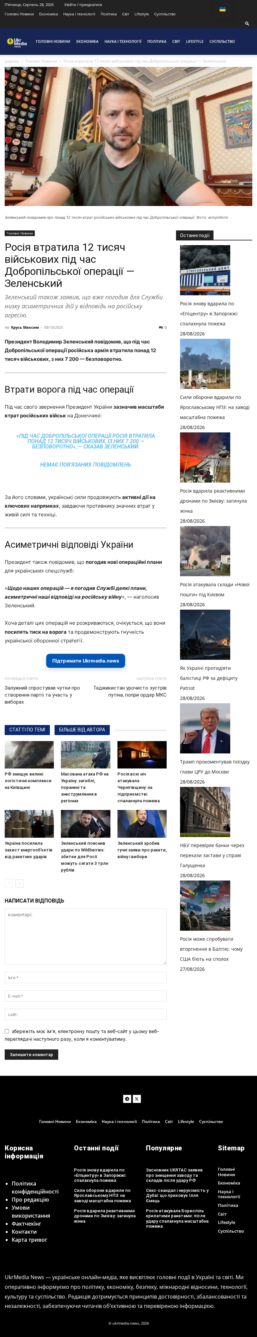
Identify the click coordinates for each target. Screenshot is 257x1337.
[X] (137, 1099)
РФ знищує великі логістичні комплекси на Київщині (28, 781)
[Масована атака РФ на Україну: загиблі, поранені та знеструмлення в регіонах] (85, 755)
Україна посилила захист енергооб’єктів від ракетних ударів (29, 850)
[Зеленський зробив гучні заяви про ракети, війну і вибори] (142, 824)
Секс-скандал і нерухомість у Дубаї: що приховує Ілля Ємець (177, 1195)
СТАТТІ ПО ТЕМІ (27, 729)
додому (12, 61)
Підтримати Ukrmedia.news (85, 660)
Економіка (48, 13)
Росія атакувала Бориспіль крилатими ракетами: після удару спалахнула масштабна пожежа (177, 1218)
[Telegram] (127, 1099)
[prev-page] (9, 883)
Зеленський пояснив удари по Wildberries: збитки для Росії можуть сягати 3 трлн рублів (84, 856)
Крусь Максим (25, 327)
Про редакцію (30, 1199)
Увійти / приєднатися (83, 4)
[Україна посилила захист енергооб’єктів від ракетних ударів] (29, 824)
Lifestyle (142, 13)
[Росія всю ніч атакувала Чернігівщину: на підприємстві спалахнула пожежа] (142, 755)
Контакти (24, 1231)
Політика (109, 13)
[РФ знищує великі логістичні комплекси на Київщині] (29, 755)
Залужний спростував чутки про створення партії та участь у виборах (42, 695)
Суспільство (165, 13)
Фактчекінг (26, 1223)
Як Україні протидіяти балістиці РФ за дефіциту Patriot (209, 678)
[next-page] (19, 883)
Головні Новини (19, 13)
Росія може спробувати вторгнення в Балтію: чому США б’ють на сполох (211, 949)
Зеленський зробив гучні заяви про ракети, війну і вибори (142, 850)
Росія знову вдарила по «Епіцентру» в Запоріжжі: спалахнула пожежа (209, 313)
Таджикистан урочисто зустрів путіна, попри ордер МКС (130, 691)
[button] (247, 23)
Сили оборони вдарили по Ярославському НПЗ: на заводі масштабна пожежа (215, 407)
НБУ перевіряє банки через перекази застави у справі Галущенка (212, 855)
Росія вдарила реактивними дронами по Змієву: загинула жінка (213, 501)
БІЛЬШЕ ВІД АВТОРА (82, 729)
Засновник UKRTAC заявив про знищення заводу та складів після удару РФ (174, 1175)
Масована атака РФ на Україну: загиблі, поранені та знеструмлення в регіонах (84, 787)
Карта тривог (29, 1239)
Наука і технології (79, 13)
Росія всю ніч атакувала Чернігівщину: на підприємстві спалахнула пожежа (138, 787)
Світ (125, 13)
